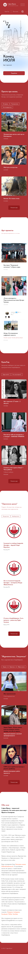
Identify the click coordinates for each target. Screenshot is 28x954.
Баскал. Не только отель (11, 198)
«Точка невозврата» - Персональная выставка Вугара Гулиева (14, 300)
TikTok (10, 914)
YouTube (15, 914)
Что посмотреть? (16, 374)
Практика (12, 667)
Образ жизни (21, 667)
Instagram (16, 912)
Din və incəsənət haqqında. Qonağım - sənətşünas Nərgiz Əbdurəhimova (13, 582)
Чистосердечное (7, 107)
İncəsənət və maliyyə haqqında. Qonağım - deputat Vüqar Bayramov (13, 545)
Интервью (5, 104)
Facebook (4, 914)
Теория (4, 667)
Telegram (10, 912)
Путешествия (14, 104)
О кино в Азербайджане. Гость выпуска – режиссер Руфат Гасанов (13, 620)
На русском (6, 516)
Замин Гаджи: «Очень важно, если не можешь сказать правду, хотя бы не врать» (13, 729)
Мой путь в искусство (10, 167)
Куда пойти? (6, 374)
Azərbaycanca (15, 516)
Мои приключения (10, 694)
